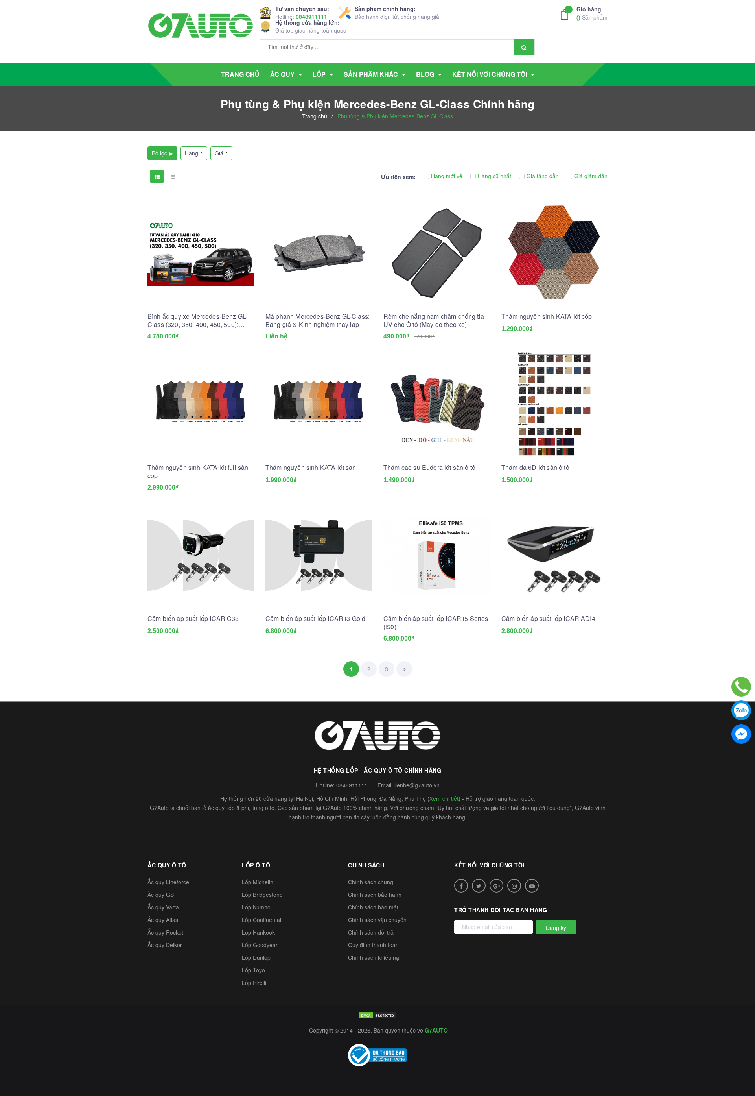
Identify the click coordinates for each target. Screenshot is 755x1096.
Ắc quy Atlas (162, 920)
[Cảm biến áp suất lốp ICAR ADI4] (554, 555)
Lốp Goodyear (260, 945)
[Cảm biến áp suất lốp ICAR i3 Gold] (318, 555)
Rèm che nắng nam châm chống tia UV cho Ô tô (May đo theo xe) (433, 320)
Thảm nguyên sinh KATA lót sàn (310, 467)
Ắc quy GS (160, 894)
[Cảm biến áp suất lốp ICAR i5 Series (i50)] (436, 555)
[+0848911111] (741, 687)
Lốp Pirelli (254, 983)
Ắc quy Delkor (164, 945)
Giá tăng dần (543, 176)
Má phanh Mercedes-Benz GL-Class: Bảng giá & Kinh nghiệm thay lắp (317, 320)
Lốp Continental (261, 920)
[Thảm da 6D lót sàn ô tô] (554, 404)
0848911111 (311, 16)
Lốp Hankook (258, 932)
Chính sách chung (370, 882)
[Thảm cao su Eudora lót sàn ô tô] (436, 404)
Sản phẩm (592, 13)
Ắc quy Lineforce (168, 882)
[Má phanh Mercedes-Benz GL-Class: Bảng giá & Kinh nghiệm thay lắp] (318, 253)
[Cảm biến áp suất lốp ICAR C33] (200, 555)
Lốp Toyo (253, 970)
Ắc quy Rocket (165, 932)
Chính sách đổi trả (371, 932)
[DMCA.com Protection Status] (377, 1014)
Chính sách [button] (366, 865)
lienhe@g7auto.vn (417, 785)
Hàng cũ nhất (494, 176)
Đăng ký (556, 928)
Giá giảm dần (591, 176)
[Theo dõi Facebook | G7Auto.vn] (461, 886)
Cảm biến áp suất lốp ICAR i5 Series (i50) (435, 622)
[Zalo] (741, 710)
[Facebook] (741, 734)
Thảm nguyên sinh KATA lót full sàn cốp (197, 471)
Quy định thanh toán (373, 945)
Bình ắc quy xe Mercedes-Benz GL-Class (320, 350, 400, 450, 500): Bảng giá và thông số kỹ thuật (197, 320)
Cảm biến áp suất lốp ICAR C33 (193, 618)
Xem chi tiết (444, 798)
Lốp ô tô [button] (256, 865)
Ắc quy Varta (163, 907)
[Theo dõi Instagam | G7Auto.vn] (514, 886)
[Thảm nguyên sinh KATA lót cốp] (554, 253)
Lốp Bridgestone (262, 894)
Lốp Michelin (257, 882)
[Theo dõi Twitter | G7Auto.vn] (479, 886)
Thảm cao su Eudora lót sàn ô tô (429, 467)
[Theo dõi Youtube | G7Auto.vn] (532, 886)
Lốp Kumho (256, 907)
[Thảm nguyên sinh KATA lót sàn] (318, 404)
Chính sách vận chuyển (377, 920)
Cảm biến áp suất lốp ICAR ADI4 (548, 618)
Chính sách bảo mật (373, 907)
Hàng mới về (446, 176)
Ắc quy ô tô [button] (166, 865)
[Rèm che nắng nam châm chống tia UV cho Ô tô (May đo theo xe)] (436, 253)
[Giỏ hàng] (567, 14)
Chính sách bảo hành (374, 894)
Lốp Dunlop (256, 957)
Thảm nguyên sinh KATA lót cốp (546, 316)
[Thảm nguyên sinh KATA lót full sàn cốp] (200, 404)
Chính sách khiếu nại (374, 957)
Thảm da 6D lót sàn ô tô (535, 467)
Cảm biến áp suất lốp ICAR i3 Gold (315, 618)
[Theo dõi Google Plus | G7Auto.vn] (496, 886)
